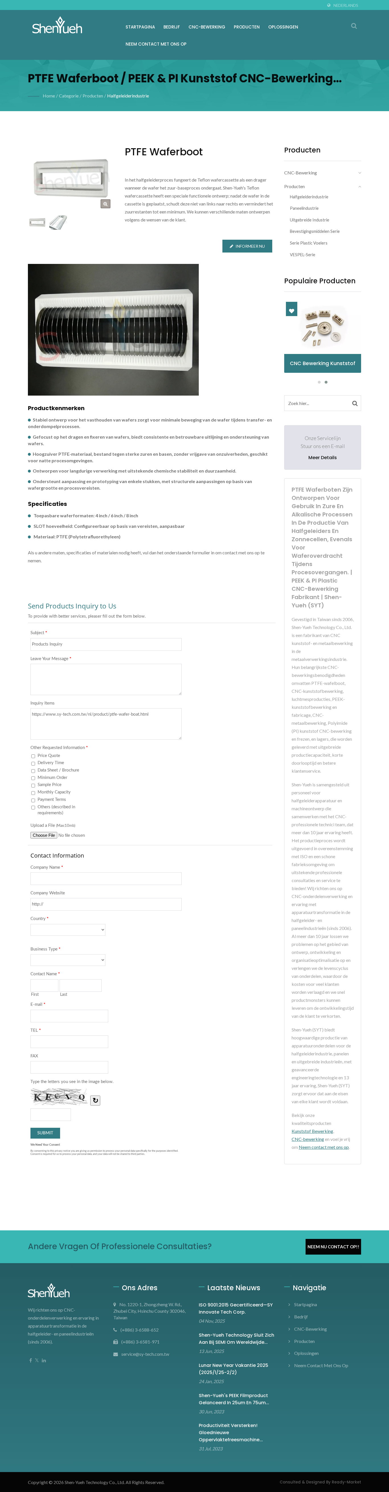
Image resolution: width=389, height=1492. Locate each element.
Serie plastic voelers (308, 243)
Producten (247, 27)
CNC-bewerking (207, 27)
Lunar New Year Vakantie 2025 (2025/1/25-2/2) (233, 1369)
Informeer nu (250, 246)
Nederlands (345, 5)
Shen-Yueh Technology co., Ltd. (95, 1482)
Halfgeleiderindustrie (128, 95)
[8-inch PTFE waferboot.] (58, 222)
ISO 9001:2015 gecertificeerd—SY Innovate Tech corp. (236, 1308)
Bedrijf (171, 27)
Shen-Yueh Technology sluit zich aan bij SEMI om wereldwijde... (236, 1339)
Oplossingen (283, 27)
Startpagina (140, 27)
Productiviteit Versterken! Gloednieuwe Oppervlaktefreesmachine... (231, 1432)
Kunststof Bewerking (312, 1131)
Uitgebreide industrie (309, 219)
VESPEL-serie (302, 254)
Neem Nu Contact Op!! (333, 1246)
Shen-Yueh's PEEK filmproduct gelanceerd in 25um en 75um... (234, 1399)
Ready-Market (346, 1482)
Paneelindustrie (304, 208)
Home (49, 95)
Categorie (69, 95)
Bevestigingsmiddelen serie (315, 231)
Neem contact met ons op (156, 44)
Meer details (322, 457)
